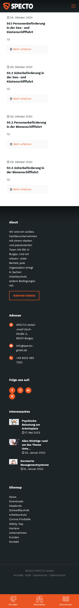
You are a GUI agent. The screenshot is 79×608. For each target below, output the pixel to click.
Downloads (16, 501)
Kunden (14, 537)
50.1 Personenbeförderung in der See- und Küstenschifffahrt (26, 28)
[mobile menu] (73, 6)
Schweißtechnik (19, 510)
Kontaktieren (24, 295)
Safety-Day (16, 523)
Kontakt (13, 604)
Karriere (14, 528)
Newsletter (39, 604)
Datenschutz (57, 575)
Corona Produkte (20, 519)
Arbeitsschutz (18, 514)
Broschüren (66, 604)
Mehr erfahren (22, 49)
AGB (28, 575)
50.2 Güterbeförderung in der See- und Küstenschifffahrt (25, 77)
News (12, 496)
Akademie (15, 505)
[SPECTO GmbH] (18, 6)
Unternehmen (18, 532)
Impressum (40, 575)
